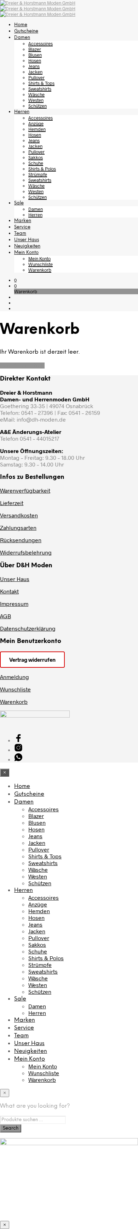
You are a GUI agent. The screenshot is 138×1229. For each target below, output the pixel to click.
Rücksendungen (20, 540)
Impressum (14, 603)
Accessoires (40, 43)
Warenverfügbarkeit (25, 490)
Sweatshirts (39, 89)
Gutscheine (26, 31)
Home (20, 25)
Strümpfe (37, 174)
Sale (19, 203)
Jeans (34, 66)
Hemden (37, 129)
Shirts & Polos (42, 169)
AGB (5, 616)
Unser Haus (26, 240)
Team (20, 233)
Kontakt (9, 591)
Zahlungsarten (18, 527)
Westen (36, 100)
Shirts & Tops (41, 83)
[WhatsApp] (18, 759)
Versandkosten (19, 515)
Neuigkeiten (27, 246)
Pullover (36, 77)
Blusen (35, 55)
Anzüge (36, 123)
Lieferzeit (11, 502)
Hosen (34, 60)
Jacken (35, 72)
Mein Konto (26, 252)
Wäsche (36, 94)
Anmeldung (14, 676)
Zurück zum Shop (22, 366)
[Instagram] (18, 749)
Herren (21, 112)
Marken (22, 221)
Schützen (37, 106)
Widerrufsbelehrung (26, 552)
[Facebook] (18, 740)
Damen (22, 37)
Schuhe (35, 163)
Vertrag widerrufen (32, 659)
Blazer (34, 49)
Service (22, 227)
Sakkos (35, 157)
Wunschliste (40, 264)
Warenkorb (39, 270)
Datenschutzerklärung (28, 628)
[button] (15, 280)
